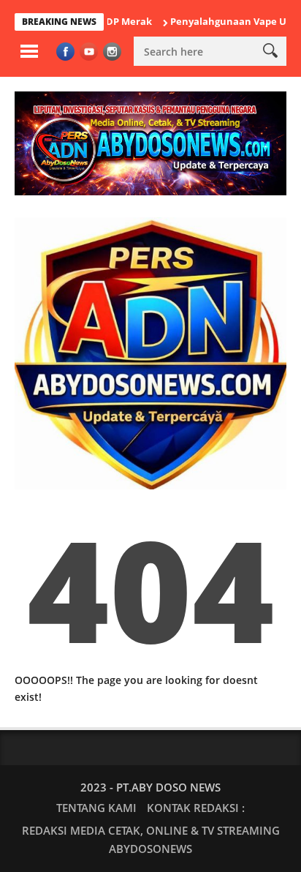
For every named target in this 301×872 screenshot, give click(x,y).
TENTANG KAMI (96, 807)
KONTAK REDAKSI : (196, 807)
